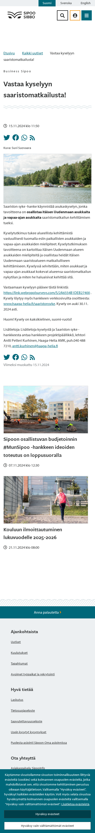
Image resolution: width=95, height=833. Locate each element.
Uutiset (16, 642)
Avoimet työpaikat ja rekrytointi (33, 674)
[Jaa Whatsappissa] (24, 139)
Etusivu (9, 53)
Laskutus (17, 700)
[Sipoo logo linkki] (21, 18)
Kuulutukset (19, 653)
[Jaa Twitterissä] (6, 139)
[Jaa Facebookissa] (15, 139)
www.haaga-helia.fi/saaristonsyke (29, 303)
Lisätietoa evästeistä (75, 804)
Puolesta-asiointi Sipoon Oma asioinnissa (39, 743)
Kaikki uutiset (32, 53)
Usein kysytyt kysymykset (28, 732)
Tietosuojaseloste (23, 710)
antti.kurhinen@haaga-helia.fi (35, 346)
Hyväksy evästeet (47, 814)
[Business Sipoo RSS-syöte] (32, 139)
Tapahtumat (19, 663)
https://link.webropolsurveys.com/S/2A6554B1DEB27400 (46, 292)
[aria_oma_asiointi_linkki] (75, 15)
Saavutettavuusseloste (26, 721)
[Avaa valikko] (86, 15)
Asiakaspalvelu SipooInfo (28, 768)
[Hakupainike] (62, 15)
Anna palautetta (46, 612)
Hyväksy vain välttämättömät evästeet (47, 826)
